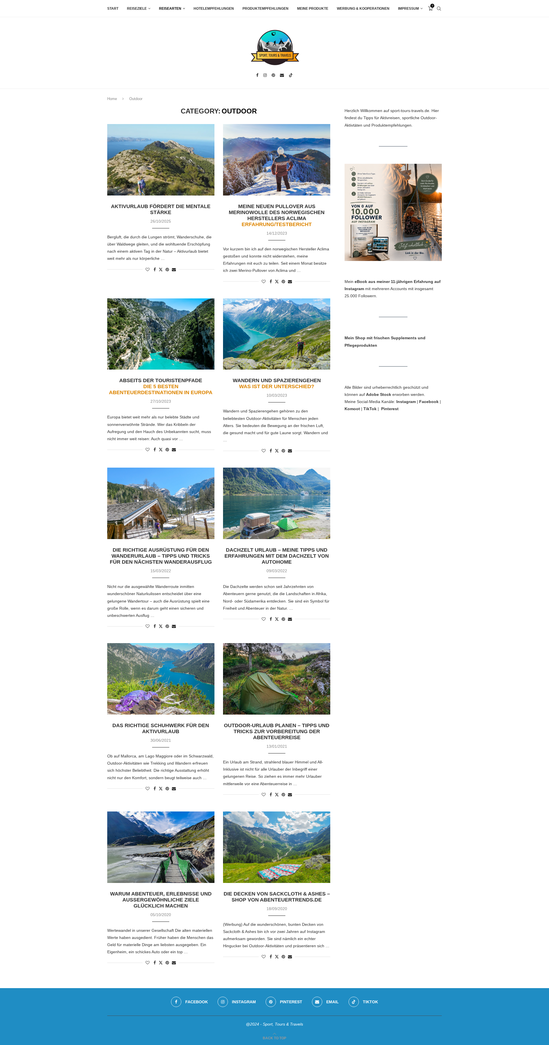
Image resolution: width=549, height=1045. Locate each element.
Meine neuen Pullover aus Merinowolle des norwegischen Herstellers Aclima (277, 215)
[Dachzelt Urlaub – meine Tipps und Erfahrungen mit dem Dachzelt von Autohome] (276, 503)
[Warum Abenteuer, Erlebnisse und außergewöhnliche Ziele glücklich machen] (160, 847)
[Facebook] (257, 75)
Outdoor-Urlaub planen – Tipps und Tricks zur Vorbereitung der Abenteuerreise (276, 731)
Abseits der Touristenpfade (160, 386)
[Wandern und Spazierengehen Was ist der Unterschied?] (276, 334)
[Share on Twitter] (161, 269)
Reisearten (170, 9)
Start (112, 9)
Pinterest (390, 408)
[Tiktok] (291, 75)
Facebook (429, 401)
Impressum (408, 9)
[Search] (439, 8)
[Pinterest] (273, 75)
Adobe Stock (378, 394)
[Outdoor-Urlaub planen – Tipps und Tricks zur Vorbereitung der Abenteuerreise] (276, 679)
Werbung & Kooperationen (363, 9)
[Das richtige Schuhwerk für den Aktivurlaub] (160, 679)
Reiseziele (137, 9)
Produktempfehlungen (265, 9)
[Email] (282, 75)
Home (112, 99)
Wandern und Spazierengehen (277, 383)
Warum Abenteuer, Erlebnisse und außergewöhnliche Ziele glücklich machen (161, 900)
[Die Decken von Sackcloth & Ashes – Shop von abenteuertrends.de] (276, 847)
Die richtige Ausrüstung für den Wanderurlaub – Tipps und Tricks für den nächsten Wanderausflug (161, 556)
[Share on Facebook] (155, 269)
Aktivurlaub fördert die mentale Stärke (160, 209)
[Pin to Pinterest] (167, 269)
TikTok (370, 408)
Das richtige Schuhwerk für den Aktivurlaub (160, 728)
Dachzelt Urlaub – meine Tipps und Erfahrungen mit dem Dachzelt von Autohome (276, 556)
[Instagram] (265, 75)
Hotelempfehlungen (214, 9)
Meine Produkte (312, 9)
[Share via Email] (174, 269)
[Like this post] (148, 269)
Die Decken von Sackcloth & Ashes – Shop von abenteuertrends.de (277, 897)
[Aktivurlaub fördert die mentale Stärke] (160, 160)
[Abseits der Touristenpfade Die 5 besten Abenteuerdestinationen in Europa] (160, 334)
